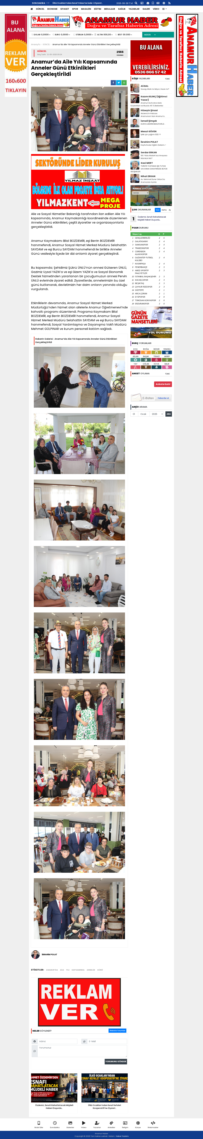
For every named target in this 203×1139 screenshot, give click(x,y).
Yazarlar (97, 1127)
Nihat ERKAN (148, 176)
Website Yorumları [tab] (117, 1030)
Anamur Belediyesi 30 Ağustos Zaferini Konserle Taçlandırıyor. (83, 3)
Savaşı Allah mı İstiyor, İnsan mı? (155, 89)
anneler (91, 970)
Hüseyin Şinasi (149, 110)
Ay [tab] (170, 210)
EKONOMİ (52, 8)
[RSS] (169, 3)
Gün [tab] (158, 210)
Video (83, 1127)
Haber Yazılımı (122, 1136)
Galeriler (70, 1127)
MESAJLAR (109, 8)
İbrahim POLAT (149, 142)
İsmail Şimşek (149, 120)
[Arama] (136, 3)
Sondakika (55, 1127)
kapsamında (78, 970)
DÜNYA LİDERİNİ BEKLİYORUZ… (153, 124)
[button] (164, 9)
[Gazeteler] (158, 3)
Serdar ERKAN (149, 152)
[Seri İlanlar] (153, 3)
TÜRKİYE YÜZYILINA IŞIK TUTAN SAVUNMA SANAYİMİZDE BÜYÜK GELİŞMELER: (149, 169)
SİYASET (64, 8)
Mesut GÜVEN (148, 131)
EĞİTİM (97, 8)
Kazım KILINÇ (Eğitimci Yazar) (154, 98)
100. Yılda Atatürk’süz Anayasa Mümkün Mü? (154, 157)
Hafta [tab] (164, 210)
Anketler (111, 1127)
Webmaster (153, 1127)
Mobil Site (39, 1127)
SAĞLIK (122, 8)
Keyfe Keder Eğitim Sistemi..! (153, 145)
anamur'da (52, 970)
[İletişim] (142, 3)
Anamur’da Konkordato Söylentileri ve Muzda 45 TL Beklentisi (146, 104)
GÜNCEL (40, 8)
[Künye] (163, 3)
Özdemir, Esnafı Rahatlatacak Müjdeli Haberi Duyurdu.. (149, 219)
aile (62, 970)
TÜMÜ (167, 79)
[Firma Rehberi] (148, 3)
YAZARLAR (134, 8)
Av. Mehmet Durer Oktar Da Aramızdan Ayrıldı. (153, 180)
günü (100, 970)
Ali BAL (144, 86)
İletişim (125, 1127)
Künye (138, 1127)
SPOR (75, 8)
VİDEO (156, 8)
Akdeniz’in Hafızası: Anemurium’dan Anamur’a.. (153, 115)
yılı (67, 970)
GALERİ (146, 8)
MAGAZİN (86, 8)
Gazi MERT (147, 163)
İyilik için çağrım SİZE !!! (151, 134)
